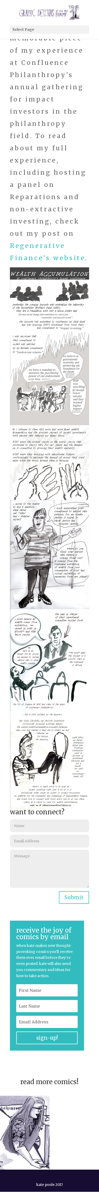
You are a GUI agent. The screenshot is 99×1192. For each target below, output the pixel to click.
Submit (74, 897)
